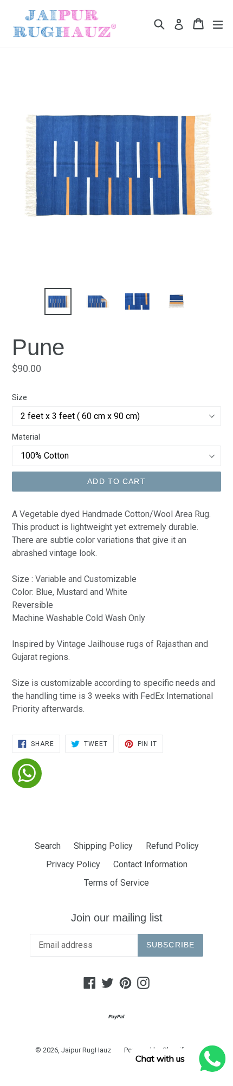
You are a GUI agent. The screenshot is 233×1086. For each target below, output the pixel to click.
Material (26, 437)
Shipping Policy (103, 846)
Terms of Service (116, 883)
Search (48, 846)
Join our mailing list (117, 918)
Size (19, 397)
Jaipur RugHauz (86, 1050)
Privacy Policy (73, 864)
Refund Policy (172, 846)
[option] (57, 301)
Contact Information (150, 864)
